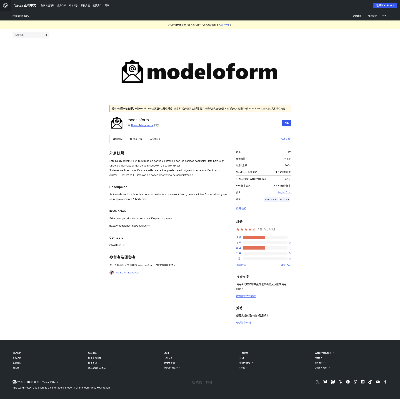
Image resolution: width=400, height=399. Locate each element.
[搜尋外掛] (45, 35)
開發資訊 (155, 139)
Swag (243, 367)
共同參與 (243, 352)
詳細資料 (118, 139)
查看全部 (286, 264)
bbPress (320, 362)
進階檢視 (241, 208)
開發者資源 (169, 362)
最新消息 (16, 357)
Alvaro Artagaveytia (142, 125)
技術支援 (286, 139)
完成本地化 (224, 24)
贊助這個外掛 (243, 322)
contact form (271, 199)
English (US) (284, 192)
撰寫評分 (241, 264)
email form (284, 199)
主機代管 (16, 362)
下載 (286, 122)
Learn (167, 352)
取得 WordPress (385, 5)
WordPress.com (324, 352)
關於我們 (16, 352)
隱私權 (15, 367)
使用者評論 (136, 139)
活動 (241, 357)
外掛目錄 (92, 362)
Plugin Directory (20, 15)
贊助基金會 (246, 362)
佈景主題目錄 (94, 357)
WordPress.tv (172, 367)
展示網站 (92, 352)
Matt (318, 357)
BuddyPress (322, 367)
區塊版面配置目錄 (97, 367)
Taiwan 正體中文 (50, 382)
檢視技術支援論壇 (246, 296)
